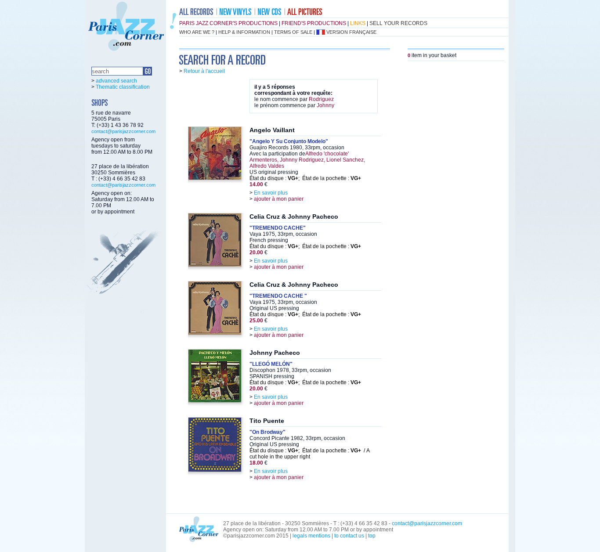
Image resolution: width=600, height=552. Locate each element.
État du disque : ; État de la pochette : (305, 178)
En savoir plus (271, 193)
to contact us (349, 536)
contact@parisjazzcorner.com (123, 131)
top (372, 536)
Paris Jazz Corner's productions (228, 23)
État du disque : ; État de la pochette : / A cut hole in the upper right (309, 453)
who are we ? (196, 32)
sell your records (398, 23)
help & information (244, 32)
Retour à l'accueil (204, 71)
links (357, 23)
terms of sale (293, 32)
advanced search (116, 81)
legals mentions (311, 536)
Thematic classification (123, 87)
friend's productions (314, 23)
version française (351, 32)
